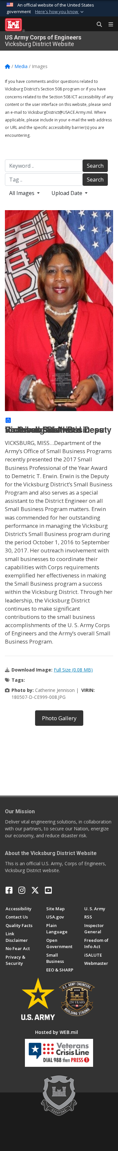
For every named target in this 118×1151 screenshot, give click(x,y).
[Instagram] (21, 890)
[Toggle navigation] (108, 24)
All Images (22, 193)
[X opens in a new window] (35, 890)
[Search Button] (97, 24)
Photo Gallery (59, 718)
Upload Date (67, 193)
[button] (60, 12)
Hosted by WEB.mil (56, 1032)
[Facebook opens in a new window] (9, 890)
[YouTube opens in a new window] (48, 890)
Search (95, 165)
